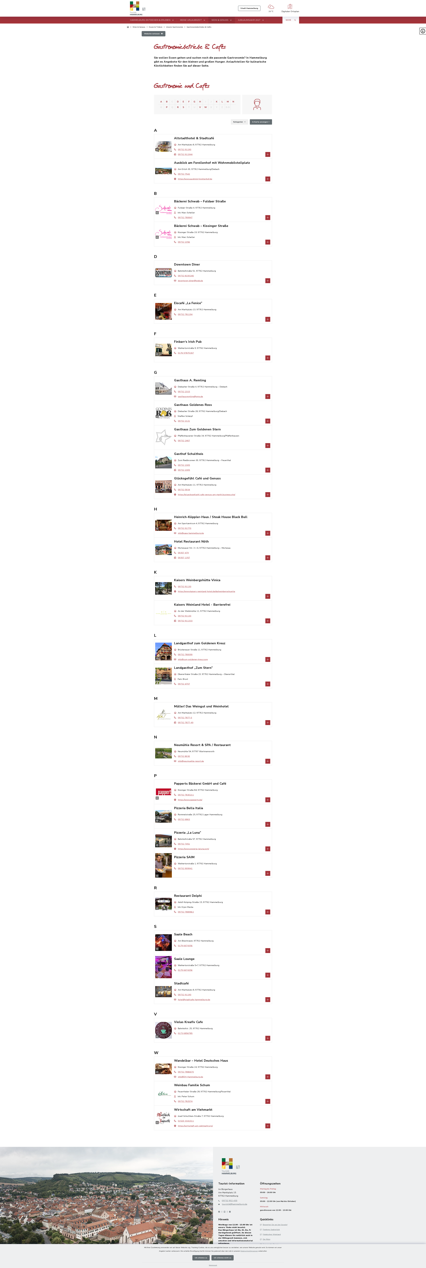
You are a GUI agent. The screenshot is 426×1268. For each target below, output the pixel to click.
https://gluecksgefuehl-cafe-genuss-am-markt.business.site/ (206, 494)
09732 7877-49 (185, 722)
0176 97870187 (186, 353)
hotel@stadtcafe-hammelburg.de (194, 999)
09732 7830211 (186, 795)
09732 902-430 (229, 1200)
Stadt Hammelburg (249, 8)
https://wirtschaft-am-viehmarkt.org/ (195, 1126)
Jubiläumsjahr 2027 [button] (249, 20)
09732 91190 (184, 149)
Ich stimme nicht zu (222, 1258)
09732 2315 (184, 391)
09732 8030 (184, 756)
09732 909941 (185, 868)
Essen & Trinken (155, 27)
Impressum (213, 1265)
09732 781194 (185, 314)
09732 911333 (185, 621)
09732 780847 (185, 217)
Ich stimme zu (201, 1258)
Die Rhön (266, 1239)
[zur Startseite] (137, 8)
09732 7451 (184, 844)
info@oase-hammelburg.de (191, 533)
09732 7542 (184, 174)
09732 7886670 (186, 1072)
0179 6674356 (185, 945)
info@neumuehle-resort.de (191, 761)
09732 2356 (184, 242)
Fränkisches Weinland (272, 1234)
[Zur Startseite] (128, 27)
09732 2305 (184, 465)
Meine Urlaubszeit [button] (191, 20)
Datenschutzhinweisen (249, 1251)
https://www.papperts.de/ (190, 799)
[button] (422, 31)
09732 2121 (184, 421)
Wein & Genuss (139, 27)
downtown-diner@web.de (190, 280)
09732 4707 (184, 684)
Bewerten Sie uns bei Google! (275, 1225)
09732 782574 (185, 1101)
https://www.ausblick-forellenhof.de (195, 179)
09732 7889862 (186, 912)
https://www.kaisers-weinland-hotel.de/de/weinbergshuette (206, 591)
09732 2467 (184, 440)
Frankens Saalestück (271, 1229)
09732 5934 (184, 489)
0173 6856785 (185, 1033)
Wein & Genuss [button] (219, 20)
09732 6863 (184, 819)
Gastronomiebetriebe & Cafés (199, 27)
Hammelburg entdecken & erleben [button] (150, 20)
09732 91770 (184, 528)
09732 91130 (184, 586)
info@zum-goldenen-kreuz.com (193, 659)
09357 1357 (184, 557)
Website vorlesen (152, 34)
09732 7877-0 (185, 717)
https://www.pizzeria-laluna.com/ (193, 849)
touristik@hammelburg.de (234, 1204)
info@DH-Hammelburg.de (190, 1077)
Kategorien (238, 122)
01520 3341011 (186, 1121)
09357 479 (183, 553)
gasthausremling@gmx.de (190, 396)
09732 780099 (185, 654)
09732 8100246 (186, 275)
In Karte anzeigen (260, 122)
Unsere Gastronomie (174, 27)
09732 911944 (185, 154)
